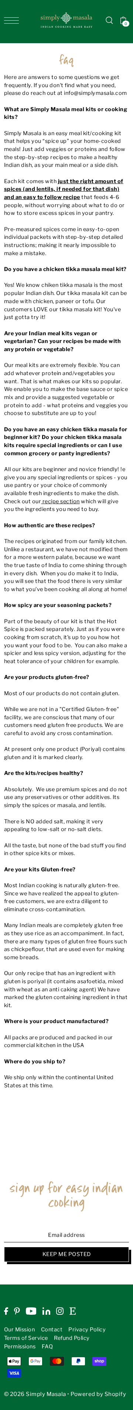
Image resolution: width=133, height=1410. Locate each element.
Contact (52, 1329)
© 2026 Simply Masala (35, 1394)
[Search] (109, 20)
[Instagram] (60, 1311)
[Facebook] (6, 1311)
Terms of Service (26, 1338)
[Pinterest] (17, 1311)
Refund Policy (72, 1338)
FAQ (47, 1346)
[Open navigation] (13, 20)
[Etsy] (72, 1311)
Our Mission (19, 1329)
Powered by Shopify (98, 1394)
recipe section (60, 501)
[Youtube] (31, 1311)
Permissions (20, 1346)
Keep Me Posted (66, 1254)
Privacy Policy (87, 1329)
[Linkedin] (46, 1311)
